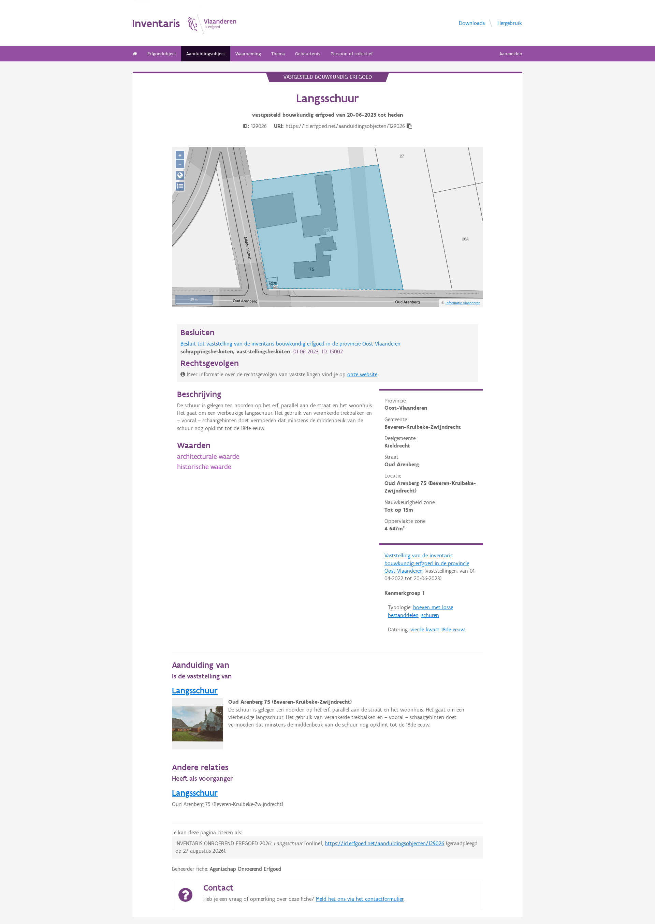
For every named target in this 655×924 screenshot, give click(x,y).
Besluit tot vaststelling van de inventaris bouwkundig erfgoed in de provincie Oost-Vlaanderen (290, 343)
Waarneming (248, 54)
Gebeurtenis (307, 54)
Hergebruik (509, 22)
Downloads (472, 22)
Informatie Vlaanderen (463, 302)
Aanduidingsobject (205, 54)
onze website (362, 374)
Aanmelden (510, 54)
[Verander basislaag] (180, 186)
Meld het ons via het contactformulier (360, 899)
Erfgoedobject (161, 54)
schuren (430, 615)
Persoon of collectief (352, 54)
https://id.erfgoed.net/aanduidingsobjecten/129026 (384, 843)
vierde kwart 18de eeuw (437, 629)
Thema (278, 54)
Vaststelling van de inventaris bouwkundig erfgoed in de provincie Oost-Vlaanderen (426, 563)
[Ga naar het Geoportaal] (180, 175)
